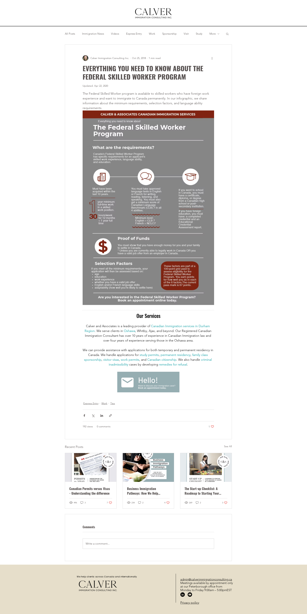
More (212, 33)
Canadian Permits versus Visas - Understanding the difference (89, 491)
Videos (115, 33)
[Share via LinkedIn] (101, 415)
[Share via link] (110, 415)
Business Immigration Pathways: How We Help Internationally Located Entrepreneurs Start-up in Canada (144, 491)
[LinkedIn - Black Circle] (182, 594)
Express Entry (134, 33)
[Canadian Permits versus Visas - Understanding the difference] (90, 467)
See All (228, 446)
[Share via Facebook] (84, 415)
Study (199, 33)
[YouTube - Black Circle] (190, 594)
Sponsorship (169, 33)
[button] (227, 33)
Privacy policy (189, 603)
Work (152, 33)
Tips (112, 403)
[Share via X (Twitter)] (93, 415)
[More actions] (212, 58)
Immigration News (93, 33)
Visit (186, 33)
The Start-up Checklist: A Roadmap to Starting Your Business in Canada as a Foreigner (202, 491)
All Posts (70, 33)
